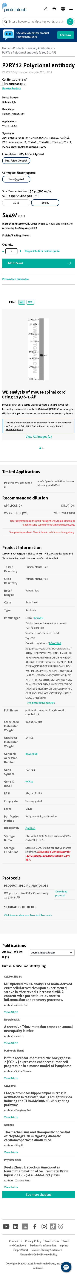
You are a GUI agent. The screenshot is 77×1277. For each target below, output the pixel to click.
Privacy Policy (33, 1241)
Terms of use (52, 1241)
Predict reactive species (41, 702)
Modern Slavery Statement (46, 1249)
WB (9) (18, 951)
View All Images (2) (39, 436)
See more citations (38, 1194)
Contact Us (15, 1241)
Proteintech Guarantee (15, 279)
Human (7, 966)
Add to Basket (15, 263)
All (21, 302)
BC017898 (55, 643)
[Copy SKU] (36, 196)
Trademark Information (43, 1245)
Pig (43, 966)
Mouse (17, 966)
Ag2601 (38, 617)
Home (6, 48)
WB (30, 302)
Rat (26, 966)
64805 (29, 781)
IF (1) (5, 957)
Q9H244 (30, 828)
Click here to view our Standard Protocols (28, 915)
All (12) (7, 951)
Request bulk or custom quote (42, 251)
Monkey (35, 966)
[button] (66, 1267)
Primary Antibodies (40, 48)
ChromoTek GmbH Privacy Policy (38, 1254)
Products (18, 48)
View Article (11, 1011)
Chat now (65, 34)
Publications (13, 84)
